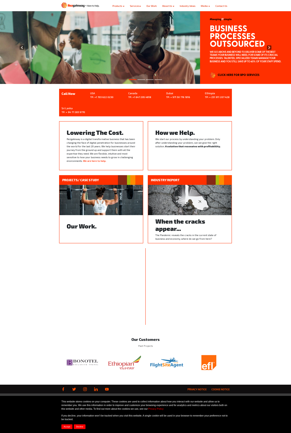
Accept (67, 426)
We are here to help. (94, 160)
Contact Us (221, 5)
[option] (82, 362)
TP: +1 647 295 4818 (139, 97)
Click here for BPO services (238, 75)
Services (134, 5)
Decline (79, 426)
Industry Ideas (187, 5)
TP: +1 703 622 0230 (101, 97)
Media (204, 5)
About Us (167, 5)
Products (117, 5)
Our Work (151, 5)
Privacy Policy (156, 409)
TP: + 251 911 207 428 (217, 97)
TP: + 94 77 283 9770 (73, 112)
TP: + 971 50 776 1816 (178, 97)
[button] (22, 47)
